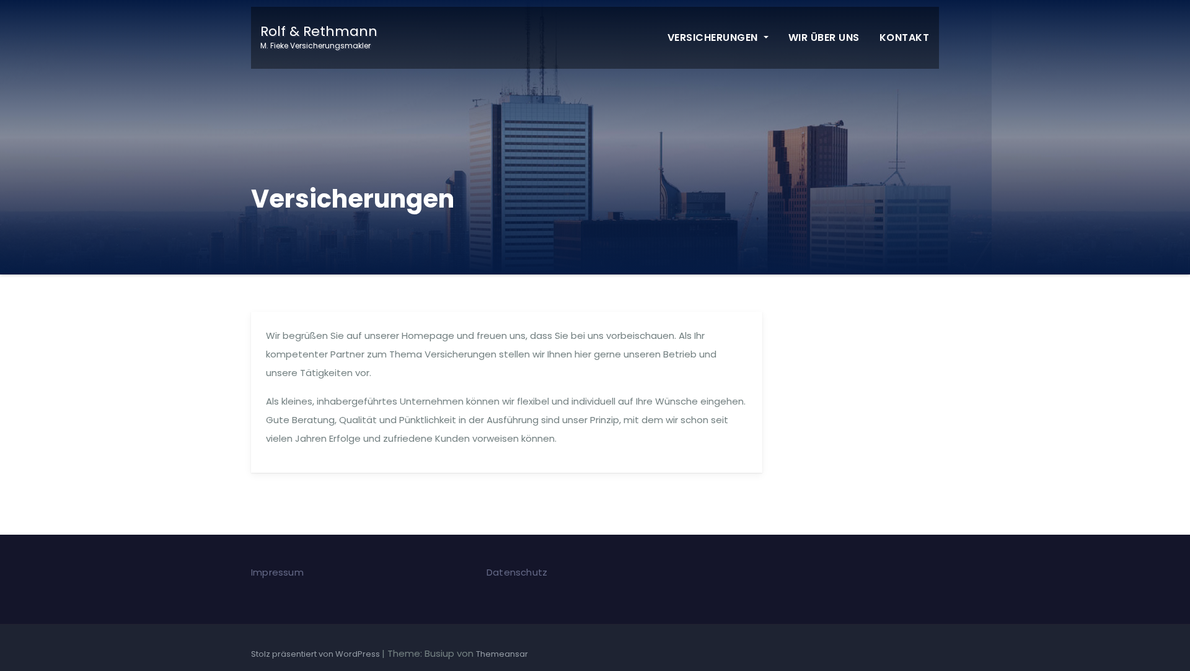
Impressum (277, 572)
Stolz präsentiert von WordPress (316, 654)
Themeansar (502, 654)
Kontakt (904, 37)
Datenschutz (517, 572)
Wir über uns (824, 37)
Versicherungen (714, 37)
